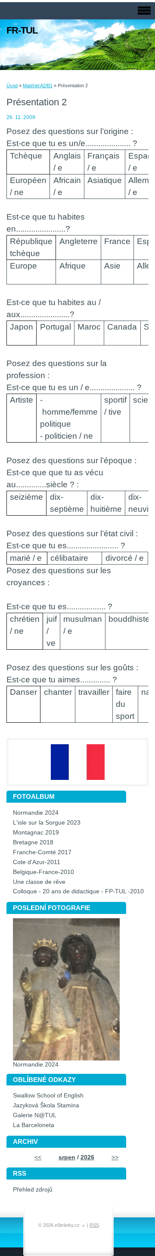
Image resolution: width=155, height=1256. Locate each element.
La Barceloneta (33, 1125)
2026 (87, 1157)
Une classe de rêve (39, 882)
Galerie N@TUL (34, 1115)
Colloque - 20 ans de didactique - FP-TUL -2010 (78, 891)
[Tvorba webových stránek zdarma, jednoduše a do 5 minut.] (84, 1226)
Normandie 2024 (36, 813)
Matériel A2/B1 (38, 85)
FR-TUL (21, 30)
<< (37, 1157)
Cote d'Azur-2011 (36, 862)
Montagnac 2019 (36, 832)
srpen (67, 1157)
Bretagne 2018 (33, 842)
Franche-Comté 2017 (42, 852)
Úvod (12, 85)
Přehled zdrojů (33, 1189)
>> (115, 1157)
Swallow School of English (48, 1095)
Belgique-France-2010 (43, 872)
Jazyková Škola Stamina (46, 1105)
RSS (94, 1225)
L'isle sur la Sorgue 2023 (47, 822)
